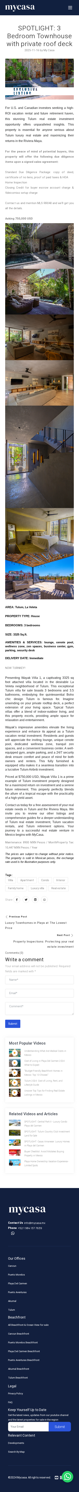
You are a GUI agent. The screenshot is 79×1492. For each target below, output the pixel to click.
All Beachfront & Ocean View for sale (28, 1324)
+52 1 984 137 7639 (30, 1228)
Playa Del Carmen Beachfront (24, 1351)
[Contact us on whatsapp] (13, 1233)
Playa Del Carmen (17, 1283)
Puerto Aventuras (17, 1292)
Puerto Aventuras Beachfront (24, 1360)
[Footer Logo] (27, 1211)
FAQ (10, 1402)
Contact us (12, 203)
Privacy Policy (15, 1393)
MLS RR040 (44, 203)
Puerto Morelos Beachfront (23, 1342)
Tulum (11, 1309)
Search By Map (16, 1451)
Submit (12, 1023)
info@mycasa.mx (34, 1223)
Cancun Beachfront (18, 1333)
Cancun (12, 1265)
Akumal (12, 1301)
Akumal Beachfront (18, 1368)
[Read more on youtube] (56, 1477)
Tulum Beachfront (18, 1377)
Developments (16, 1443)
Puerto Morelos (16, 1274)
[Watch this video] (15, 1053)
